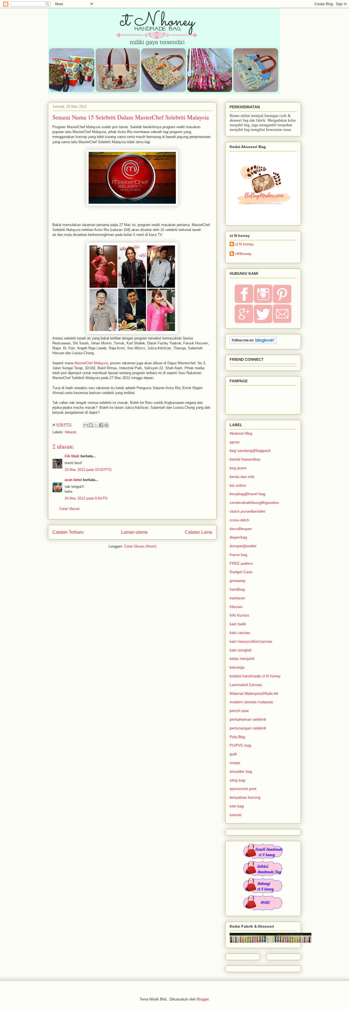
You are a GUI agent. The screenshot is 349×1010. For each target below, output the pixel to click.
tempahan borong (245, 797)
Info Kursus (239, 615)
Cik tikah (72, 456)
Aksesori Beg (241, 433)
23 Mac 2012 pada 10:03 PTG (88, 470)
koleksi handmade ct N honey (255, 676)
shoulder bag (241, 771)
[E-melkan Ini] (85, 425)
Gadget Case (241, 572)
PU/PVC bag (240, 745)
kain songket (240, 650)
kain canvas (240, 632)
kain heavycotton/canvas (251, 641)
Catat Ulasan (69, 509)
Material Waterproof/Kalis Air (254, 693)
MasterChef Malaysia (91, 363)
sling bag (237, 780)
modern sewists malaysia (251, 702)
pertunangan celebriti (248, 728)
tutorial (235, 815)
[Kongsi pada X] (96, 425)
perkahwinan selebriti (248, 719)
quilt (233, 754)
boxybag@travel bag (247, 494)
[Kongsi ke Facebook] (101, 425)
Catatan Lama (198, 532)
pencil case (239, 710)
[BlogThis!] (91, 425)
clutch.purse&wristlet (247, 511)
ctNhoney (243, 253)
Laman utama (134, 532)
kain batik (238, 624)
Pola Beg (237, 737)
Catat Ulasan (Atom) (140, 546)
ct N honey (244, 244)
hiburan (70, 432)
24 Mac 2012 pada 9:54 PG (86, 498)
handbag (237, 589)
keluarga (237, 667)
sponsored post (243, 788)
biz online (238, 485)
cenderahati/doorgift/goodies (254, 502)
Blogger (203, 999)
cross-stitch (239, 520)
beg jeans (238, 468)
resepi (235, 762)
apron (235, 442)
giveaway (238, 580)
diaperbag (238, 537)
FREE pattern (241, 563)
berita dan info (242, 476)
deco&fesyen (241, 529)
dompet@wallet (243, 546)
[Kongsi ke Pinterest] (106, 425)
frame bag (238, 554)
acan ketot (73, 480)
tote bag (237, 806)
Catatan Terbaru (67, 532)
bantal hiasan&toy (245, 459)
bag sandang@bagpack (250, 450)
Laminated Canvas (246, 685)
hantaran (237, 598)
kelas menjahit (242, 658)
